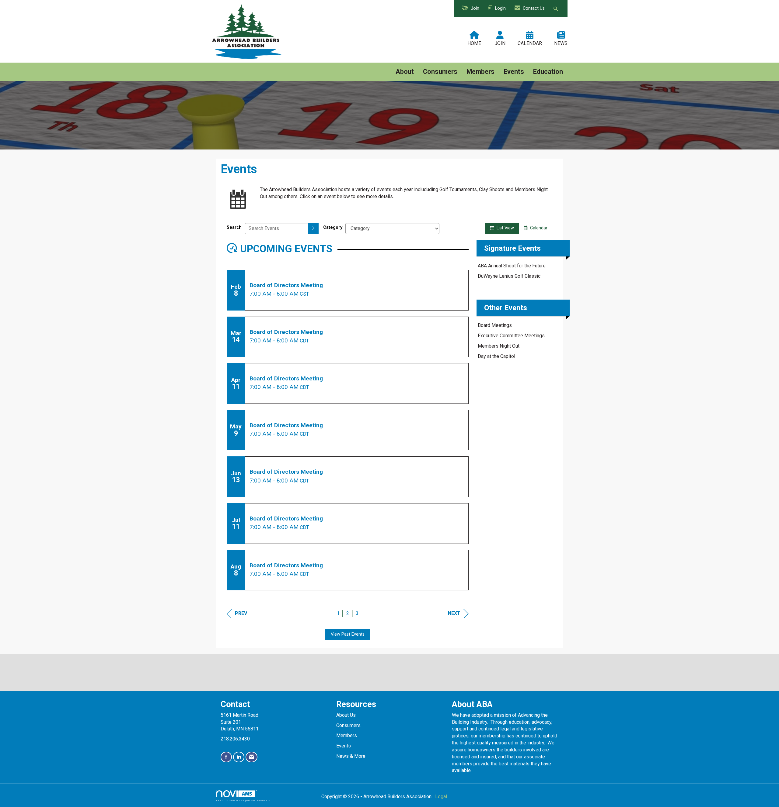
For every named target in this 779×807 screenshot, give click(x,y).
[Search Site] (556, 8)
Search (234, 227)
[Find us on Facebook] (226, 757)
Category (332, 227)
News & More (350, 756)
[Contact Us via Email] (251, 757)
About (405, 71)
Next (454, 613)
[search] (313, 228)
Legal (441, 796)
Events (514, 71)
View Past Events (348, 634)
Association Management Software (243, 800)
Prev (241, 613)
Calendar (537, 228)
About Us (346, 715)
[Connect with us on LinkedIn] (238, 757)
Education (548, 71)
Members (480, 71)
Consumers (440, 71)
